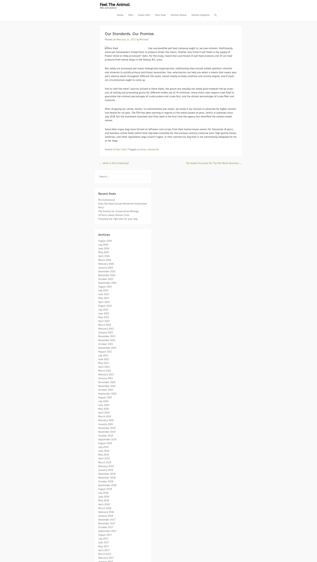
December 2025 (106, 271)
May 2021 (103, 363)
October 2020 (105, 390)
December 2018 (106, 474)
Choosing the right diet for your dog (117, 219)
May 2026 (103, 252)
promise (141, 149)
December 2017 (106, 519)
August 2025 (105, 286)
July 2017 (103, 538)
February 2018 (106, 512)
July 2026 (103, 244)
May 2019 (103, 454)
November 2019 (106, 432)
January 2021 (105, 378)
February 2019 (106, 466)
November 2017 (106, 523)
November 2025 (106, 275)
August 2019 (105, 443)
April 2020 (104, 412)
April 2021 (104, 367)
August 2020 (105, 397)
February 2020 (106, 420)
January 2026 (105, 267)
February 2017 (106, 558)
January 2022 (105, 332)
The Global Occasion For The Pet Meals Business (214, 163)
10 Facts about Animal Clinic (114, 215)
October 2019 (105, 435)
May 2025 (103, 298)
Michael (144, 39)
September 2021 (107, 348)
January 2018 (105, 516)
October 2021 (105, 344)
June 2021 (103, 359)
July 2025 (103, 290)
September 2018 (107, 485)
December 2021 (106, 336)
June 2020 (103, 405)
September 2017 (107, 531)
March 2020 (104, 416)
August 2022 (105, 306)
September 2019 (107, 439)
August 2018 (105, 489)
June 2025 (103, 294)
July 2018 (103, 493)
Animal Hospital (201, 15)
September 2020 (107, 393)
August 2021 (105, 351)
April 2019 (104, 458)
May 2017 (103, 546)
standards (153, 149)
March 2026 (104, 260)
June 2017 (103, 542)
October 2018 (105, 481)
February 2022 (106, 328)
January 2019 (105, 470)
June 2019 (103, 451)
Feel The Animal (115, 4)
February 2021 (106, 374)
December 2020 (106, 382)
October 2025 (105, 279)
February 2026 (106, 264)
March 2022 (104, 325)
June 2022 (103, 313)
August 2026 (105, 241)
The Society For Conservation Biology (118, 211)
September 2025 (107, 283)
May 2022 (103, 317)
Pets (130, 15)
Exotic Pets (144, 15)
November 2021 (106, 340)
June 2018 (103, 496)
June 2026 (103, 248)
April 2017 (104, 550)
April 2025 (104, 302)
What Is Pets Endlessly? (114, 163)
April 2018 (104, 504)
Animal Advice (179, 15)
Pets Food (160, 15)
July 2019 (103, 447)
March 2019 (104, 462)
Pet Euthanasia (106, 200)
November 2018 (106, 477)
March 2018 (104, 508)
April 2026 (104, 256)
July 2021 (103, 355)
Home (120, 15)
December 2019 (106, 428)
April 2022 (104, 321)
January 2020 (105, 424)
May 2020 (103, 409)
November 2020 (106, 386)
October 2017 (105, 527)
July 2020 (103, 401)
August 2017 (105, 535)
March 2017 (104, 554)
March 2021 (104, 370)
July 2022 (103, 309)
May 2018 (103, 500)
